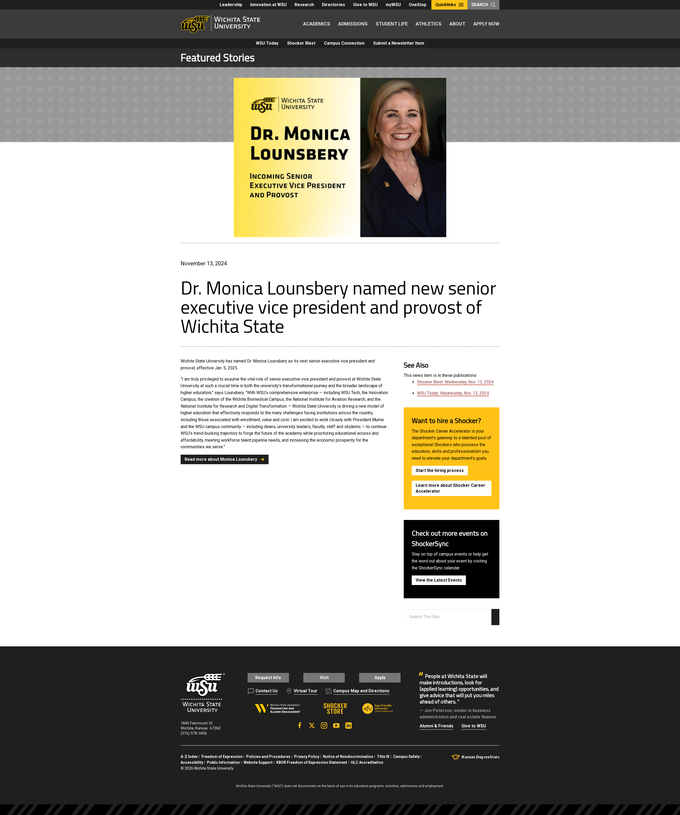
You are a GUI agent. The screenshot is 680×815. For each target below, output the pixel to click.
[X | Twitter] (312, 725)
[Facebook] (299, 725)
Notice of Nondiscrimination (348, 756)
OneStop (417, 4)
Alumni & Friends (436, 725)
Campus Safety (406, 756)
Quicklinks (445, 4)
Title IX (383, 756)
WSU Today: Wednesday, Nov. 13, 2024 (453, 393)
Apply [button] (380, 677)
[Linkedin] (348, 725)
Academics (316, 24)
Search (479, 4)
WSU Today (267, 43)
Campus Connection (344, 43)
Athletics (428, 24)
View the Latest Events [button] (439, 580)
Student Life (392, 24)
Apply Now (486, 24)
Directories (333, 4)
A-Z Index (189, 756)
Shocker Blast (301, 43)
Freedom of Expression (222, 756)
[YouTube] (336, 725)
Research (304, 4)
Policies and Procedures (268, 756)
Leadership (231, 4)
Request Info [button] (268, 677)
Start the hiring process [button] (440, 470)
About (457, 24)
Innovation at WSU (268, 4)
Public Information (223, 762)
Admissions (353, 24)
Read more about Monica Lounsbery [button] (221, 459)
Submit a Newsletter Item (398, 43)
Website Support (258, 762)
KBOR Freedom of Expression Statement (311, 762)
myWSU (393, 4)
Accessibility (192, 762)
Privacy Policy (306, 756)
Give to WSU (365, 4)
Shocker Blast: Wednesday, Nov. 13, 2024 (455, 382)
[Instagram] (324, 725)
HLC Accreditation (367, 762)
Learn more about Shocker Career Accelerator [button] (450, 488)
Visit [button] (324, 677)
